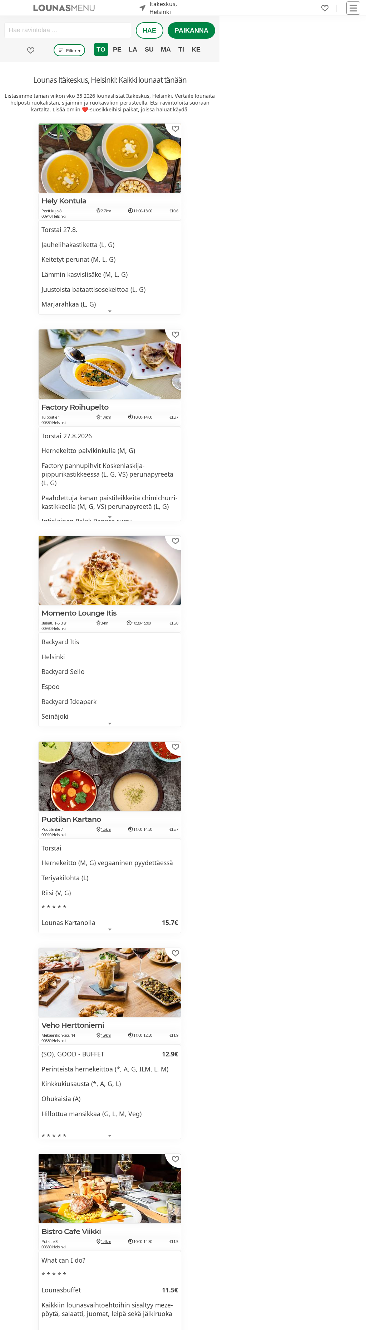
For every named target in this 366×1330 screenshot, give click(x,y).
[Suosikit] (324, 8)
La (133, 49)
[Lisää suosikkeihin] (175, 128)
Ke (196, 49)
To (101, 49)
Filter (73, 50)
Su (149, 49)
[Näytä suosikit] (30, 50)
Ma (166, 49)
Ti (181, 49)
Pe (117, 49)
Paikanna (191, 30)
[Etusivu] (64, 7)
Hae (149, 30)
